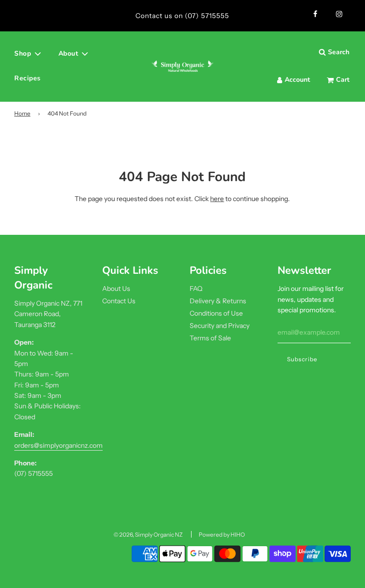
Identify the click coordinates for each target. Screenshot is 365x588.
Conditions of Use (216, 313)
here (217, 198)
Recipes (27, 78)
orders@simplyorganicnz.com (58, 445)
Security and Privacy (220, 325)
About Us (116, 288)
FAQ (196, 288)
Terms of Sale (210, 338)
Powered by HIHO (222, 534)
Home (22, 113)
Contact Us (118, 301)
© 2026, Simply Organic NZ (148, 534)
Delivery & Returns (218, 301)
